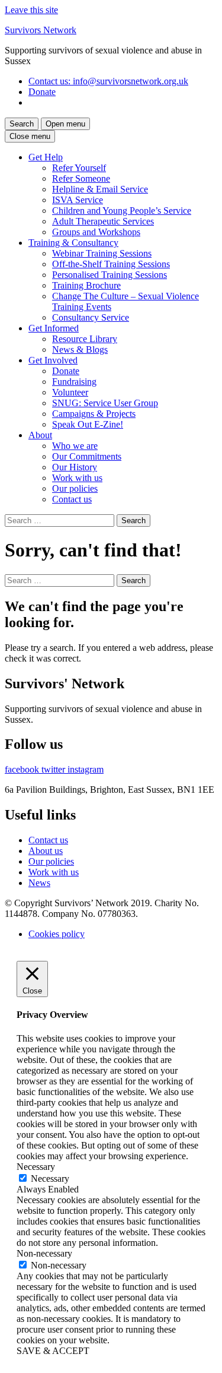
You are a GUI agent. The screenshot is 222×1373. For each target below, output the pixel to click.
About (40, 435)
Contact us (108, 81)
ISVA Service (77, 200)
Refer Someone (81, 178)
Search (21, 123)
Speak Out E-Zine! (87, 424)
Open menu (65, 123)
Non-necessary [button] (44, 1253)
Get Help (45, 157)
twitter (54, 769)
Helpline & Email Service (100, 189)
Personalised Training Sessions (109, 275)
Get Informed (53, 328)
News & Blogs (80, 349)
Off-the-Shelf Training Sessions (111, 264)
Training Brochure (86, 285)
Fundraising (74, 382)
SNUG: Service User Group (105, 403)
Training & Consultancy (73, 243)
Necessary (50, 1178)
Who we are (75, 446)
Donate (42, 92)
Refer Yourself (79, 168)
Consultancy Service (90, 317)
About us (45, 851)
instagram (85, 769)
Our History (74, 467)
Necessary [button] (36, 1167)
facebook (23, 769)
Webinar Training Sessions (102, 253)
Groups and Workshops (96, 232)
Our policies (75, 488)
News (39, 883)
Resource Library (84, 339)
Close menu (29, 136)
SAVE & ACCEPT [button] (53, 1351)
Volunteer (70, 392)
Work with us (77, 478)
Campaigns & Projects (94, 414)
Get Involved (53, 360)
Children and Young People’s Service (121, 210)
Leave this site (31, 10)
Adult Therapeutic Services (103, 221)
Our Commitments (86, 456)
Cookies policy (56, 934)
